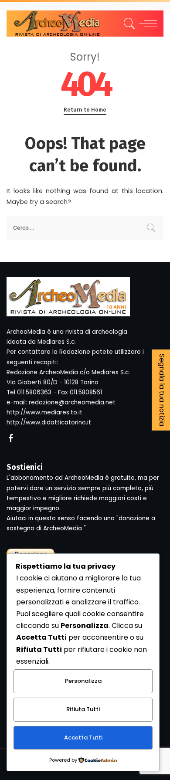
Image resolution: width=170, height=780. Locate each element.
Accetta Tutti (83, 737)
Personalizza (83, 681)
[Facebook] (11, 439)
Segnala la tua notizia (162, 390)
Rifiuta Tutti (83, 709)
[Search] (127, 23)
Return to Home (85, 109)
